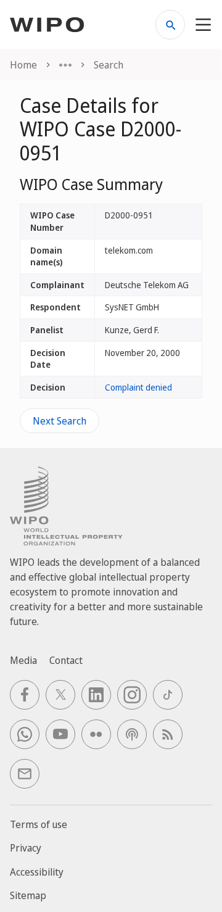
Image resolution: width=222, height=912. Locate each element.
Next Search (59, 421)
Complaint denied (138, 387)
